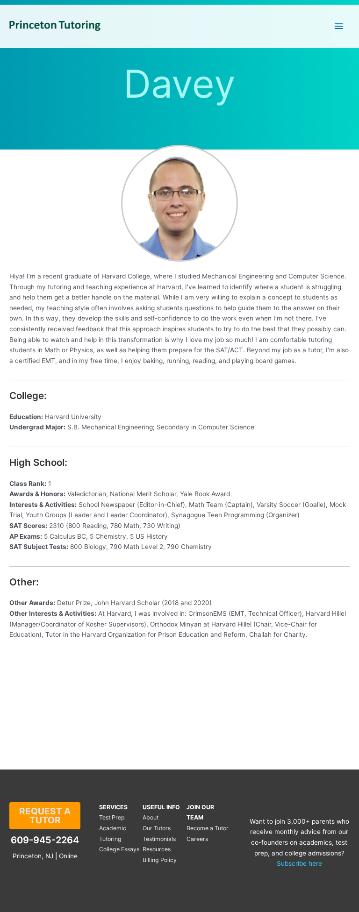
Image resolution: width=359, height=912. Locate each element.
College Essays (119, 849)
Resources (157, 849)
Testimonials (159, 838)
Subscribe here (299, 863)
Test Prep (112, 817)
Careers (197, 838)
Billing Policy (160, 859)
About (150, 817)
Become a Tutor (208, 828)
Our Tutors (157, 828)
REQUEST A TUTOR (45, 815)
